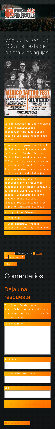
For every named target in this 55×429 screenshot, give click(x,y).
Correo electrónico (19, 373)
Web (6, 387)
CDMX (39, 253)
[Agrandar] (46, 64)
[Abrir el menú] (49, 13)
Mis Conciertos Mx (17, 422)
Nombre (10, 358)
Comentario (13, 323)
